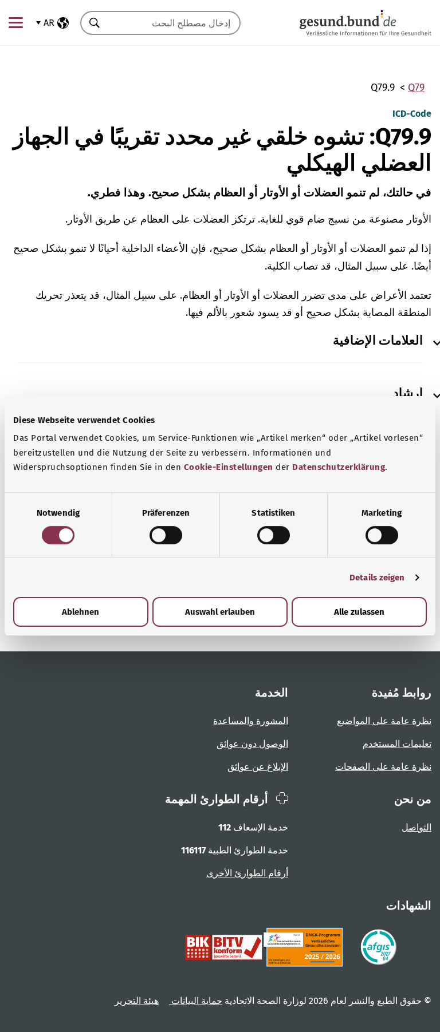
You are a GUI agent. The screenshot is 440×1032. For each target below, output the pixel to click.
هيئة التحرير (137, 1000)
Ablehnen (80, 612)
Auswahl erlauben (220, 612)
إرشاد (408, 393)
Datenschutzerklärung (338, 467)
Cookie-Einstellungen (228, 467)
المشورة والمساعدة (250, 720)
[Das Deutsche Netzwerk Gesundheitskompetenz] (305, 947)
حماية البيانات (195, 1000)
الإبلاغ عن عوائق (257, 766)
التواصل (416, 827)
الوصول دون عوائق (252, 743)
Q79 (416, 87)
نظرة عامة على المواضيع (384, 720)
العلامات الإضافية (378, 340)
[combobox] (175, 23)
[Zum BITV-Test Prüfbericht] (223, 947)
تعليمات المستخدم (397, 743)
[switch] (166, 535)
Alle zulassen (359, 612)
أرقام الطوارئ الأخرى (247, 873)
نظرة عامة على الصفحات (383, 766)
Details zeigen (376, 577)
